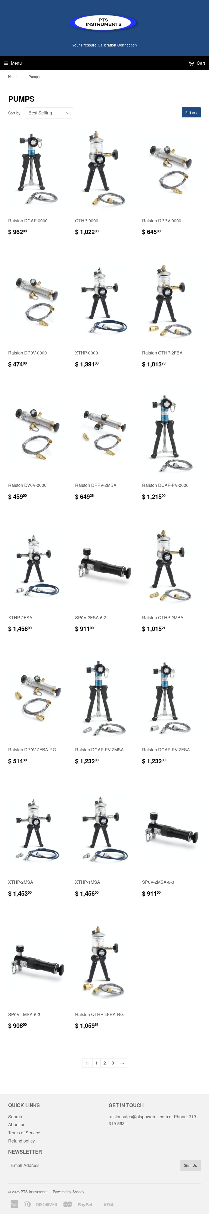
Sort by (14, 113)
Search (15, 1116)
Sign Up (190, 1165)
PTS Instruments (34, 1191)
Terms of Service (24, 1132)
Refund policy (21, 1141)
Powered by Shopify (68, 1191)
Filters (191, 112)
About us (16, 1124)
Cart (200, 63)
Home (12, 76)
